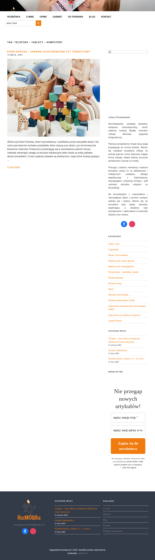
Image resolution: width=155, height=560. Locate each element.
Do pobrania (75, 16)
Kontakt (106, 16)
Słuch (111, 289)
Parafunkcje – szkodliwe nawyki (123, 271)
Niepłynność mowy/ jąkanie (121, 260)
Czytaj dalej (13, 167)
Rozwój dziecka (115, 277)
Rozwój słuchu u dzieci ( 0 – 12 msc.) (126, 358)
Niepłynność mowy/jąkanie (121, 266)
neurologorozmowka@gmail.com (29, 524)
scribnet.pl (83, 553)
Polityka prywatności (112, 530)
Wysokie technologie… (119, 294)
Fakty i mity (113, 243)
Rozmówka (13, 16)
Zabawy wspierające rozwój (121, 300)
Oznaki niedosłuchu (117, 350)
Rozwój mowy (115, 283)
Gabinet (57, 16)
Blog (92, 16)
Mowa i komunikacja (118, 254)
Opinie (43, 16)
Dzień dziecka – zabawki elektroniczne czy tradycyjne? (49, 51)
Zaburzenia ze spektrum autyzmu (124, 315)
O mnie (30, 16)
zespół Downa (115, 320)
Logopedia (113, 249)
